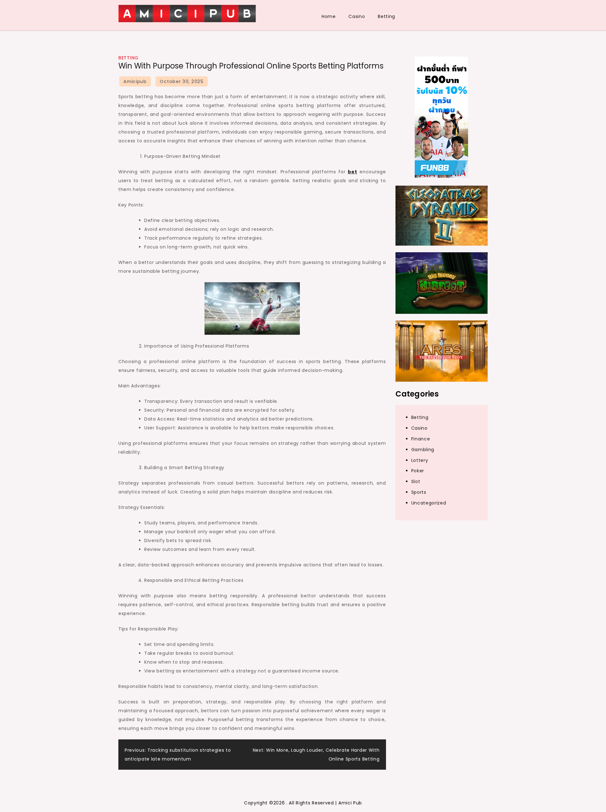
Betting (386, 16)
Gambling (423, 449)
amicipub (135, 81)
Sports (418, 492)
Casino (356, 16)
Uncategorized (428, 503)
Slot (415, 482)
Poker (418, 471)
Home (329, 16)
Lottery (419, 460)
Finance (420, 439)
